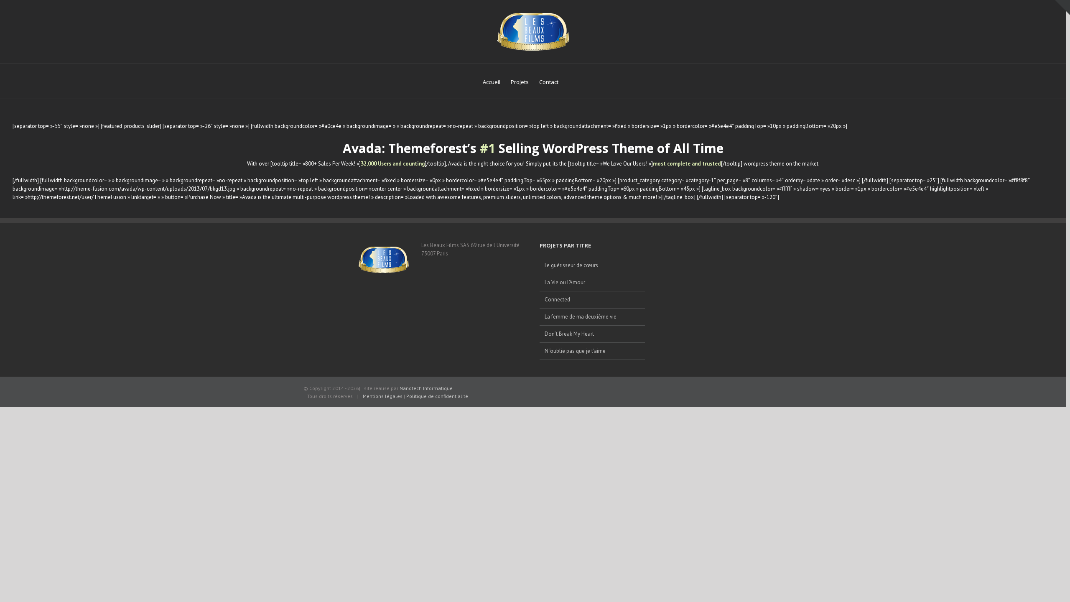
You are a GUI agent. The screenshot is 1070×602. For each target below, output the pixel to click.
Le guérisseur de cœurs (571, 265)
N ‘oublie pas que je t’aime (575, 351)
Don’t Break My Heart (569, 333)
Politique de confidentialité (437, 396)
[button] (571, 81)
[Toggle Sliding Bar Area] (1062, 7)
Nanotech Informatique (426, 388)
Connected (557, 299)
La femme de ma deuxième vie (581, 316)
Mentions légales (383, 396)
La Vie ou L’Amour (565, 282)
